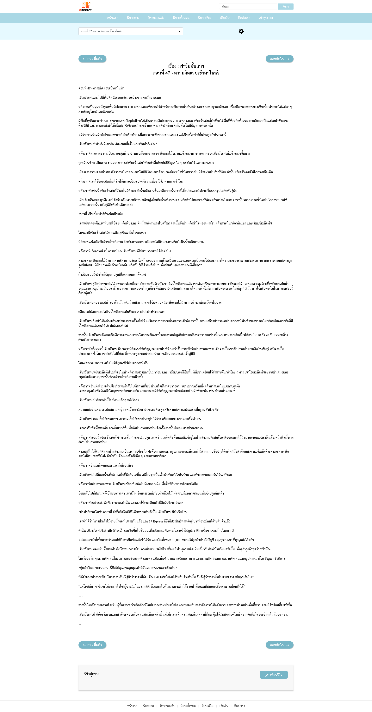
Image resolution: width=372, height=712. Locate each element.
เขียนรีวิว (275, 675)
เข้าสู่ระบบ (266, 18)
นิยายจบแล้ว (156, 18)
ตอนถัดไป (277, 58)
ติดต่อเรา (244, 18)
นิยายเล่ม (133, 18)
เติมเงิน (225, 18)
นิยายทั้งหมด (181, 18)
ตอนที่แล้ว (94, 58)
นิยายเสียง (204, 18)
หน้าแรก (112, 18)
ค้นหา (286, 6)
